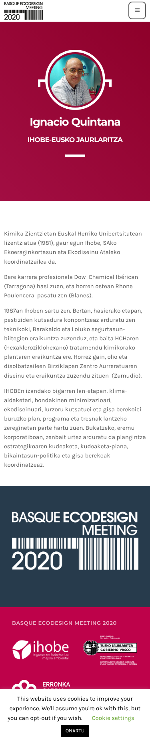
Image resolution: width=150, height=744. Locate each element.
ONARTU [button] (75, 731)
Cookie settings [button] (113, 718)
